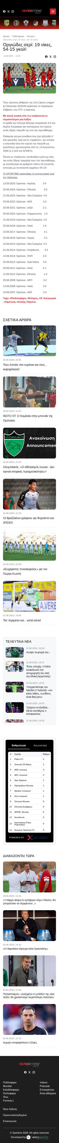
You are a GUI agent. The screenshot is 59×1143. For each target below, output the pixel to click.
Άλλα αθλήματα (48, 1093)
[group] (6, 23)
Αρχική (6, 36)
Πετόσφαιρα (9, 1093)
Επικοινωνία (9, 1121)
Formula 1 (8, 1100)
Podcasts (45, 1086)
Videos (43, 1082)
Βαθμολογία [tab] (19, 745)
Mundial (7, 1086)
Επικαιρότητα (47, 1089)
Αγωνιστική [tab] (40, 745)
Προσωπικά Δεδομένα (15, 1115)
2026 (25, 1133)
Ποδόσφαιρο (18, 36)
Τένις (5, 1097)
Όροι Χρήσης (10, 1109)
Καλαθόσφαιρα (11, 1089)
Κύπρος (31, 36)
